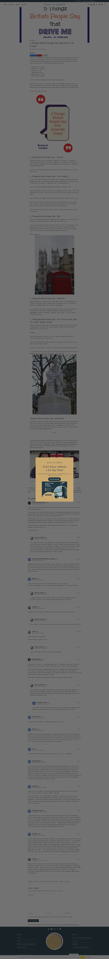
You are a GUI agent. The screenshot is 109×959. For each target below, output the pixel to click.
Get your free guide (54, 479)
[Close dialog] (72, 459)
